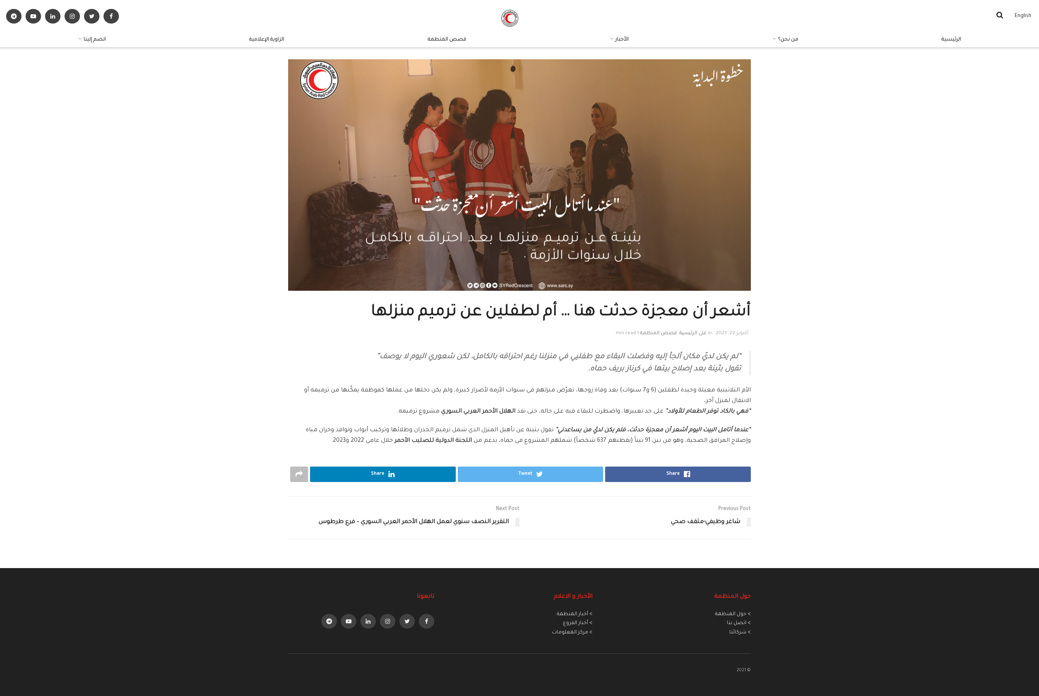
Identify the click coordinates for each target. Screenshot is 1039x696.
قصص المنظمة (447, 40)
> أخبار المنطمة (575, 614)
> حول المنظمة (733, 614)
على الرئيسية (693, 333)
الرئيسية (951, 40)
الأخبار (622, 40)
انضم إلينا (95, 40)
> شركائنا (740, 632)
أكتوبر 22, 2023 (732, 333)
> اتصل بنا (739, 623)
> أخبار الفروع (578, 623)
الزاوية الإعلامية (266, 40)
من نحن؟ (788, 40)
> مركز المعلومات (572, 632)
